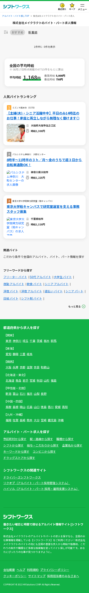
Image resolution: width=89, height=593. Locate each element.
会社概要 (9, 570)
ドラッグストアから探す (19, 458)
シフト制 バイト (31, 298)
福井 (29, 394)
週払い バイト (54, 291)
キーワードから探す (16, 451)
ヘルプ (21, 570)
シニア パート (74, 291)
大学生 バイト (63, 277)
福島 (54, 380)
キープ (72, 9)
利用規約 (32, 570)
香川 (51, 407)
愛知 (8, 354)
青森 (18, 380)
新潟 (8, 394)
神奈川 (17, 341)
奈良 (37, 367)
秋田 (39, 380)
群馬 (54, 341)
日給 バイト (10, 298)
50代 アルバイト (40, 277)
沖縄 (61, 420)
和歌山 (45, 367)
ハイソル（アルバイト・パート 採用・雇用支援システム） (41, 489)
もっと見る (74, 306)
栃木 (46, 341)
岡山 (22, 407)
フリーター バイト (15, 277)
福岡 (8, 420)
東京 (8, 341)
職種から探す (65, 439)
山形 (46, 380)
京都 (22, 367)
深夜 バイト (10, 291)
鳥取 (8, 407)
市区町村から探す (14, 439)
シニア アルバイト (57, 284)
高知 (65, 407)
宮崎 (44, 420)
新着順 (32, 32)
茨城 (39, 341)
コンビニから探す (44, 451)
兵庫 (15, 367)
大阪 (8, 367)
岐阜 (29, 354)
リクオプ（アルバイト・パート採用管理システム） (36, 483)
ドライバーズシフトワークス (22, 477)
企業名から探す (72, 445)
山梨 (37, 394)
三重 (22, 354)
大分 (37, 420)
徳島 (44, 407)
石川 (22, 394)
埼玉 (25, 341)
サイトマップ (37, 576)
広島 (29, 407)
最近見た (62, 9)
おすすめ (17, 32)
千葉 (32, 341)
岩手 (25, 380)
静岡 (15, 354)
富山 (15, 394)
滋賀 (29, 367)
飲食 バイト (34, 284)
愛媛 (58, 407)
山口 (37, 407)
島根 (15, 407)
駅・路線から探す (41, 439)
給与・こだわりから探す (43, 445)
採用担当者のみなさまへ (63, 576)
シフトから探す (13, 445)
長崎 (22, 420)
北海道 (10, 380)
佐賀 (15, 420)
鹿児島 (52, 420)
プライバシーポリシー (54, 570)
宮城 (32, 380)
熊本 (29, 420)
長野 (44, 394)
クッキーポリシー (14, 576)
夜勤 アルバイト (13, 284)
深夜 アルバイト (31, 291)
